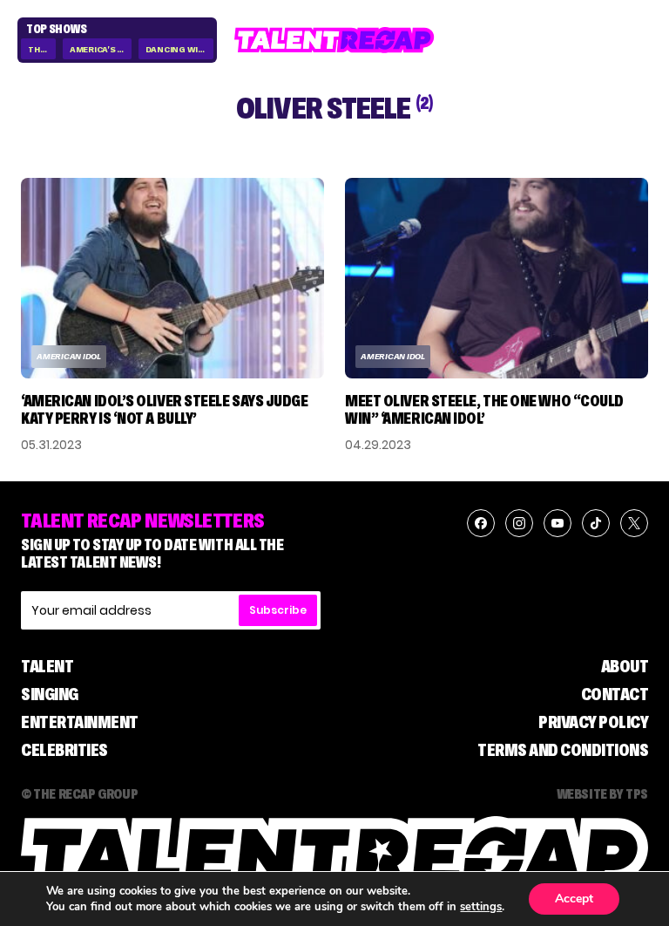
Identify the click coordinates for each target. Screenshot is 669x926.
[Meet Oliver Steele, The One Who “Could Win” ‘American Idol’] (496, 278)
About (625, 666)
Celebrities (64, 749)
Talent (47, 666)
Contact (615, 694)
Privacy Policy (593, 722)
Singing (49, 694)
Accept (574, 898)
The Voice (42, 49)
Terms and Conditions (562, 749)
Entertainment (80, 722)
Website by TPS (602, 793)
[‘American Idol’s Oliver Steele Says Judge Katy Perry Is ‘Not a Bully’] (172, 278)
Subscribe (278, 610)
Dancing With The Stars (179, 49)
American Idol (69, 356)
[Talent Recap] (334, 40)
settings (481, 907)
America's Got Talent (101, 49)
